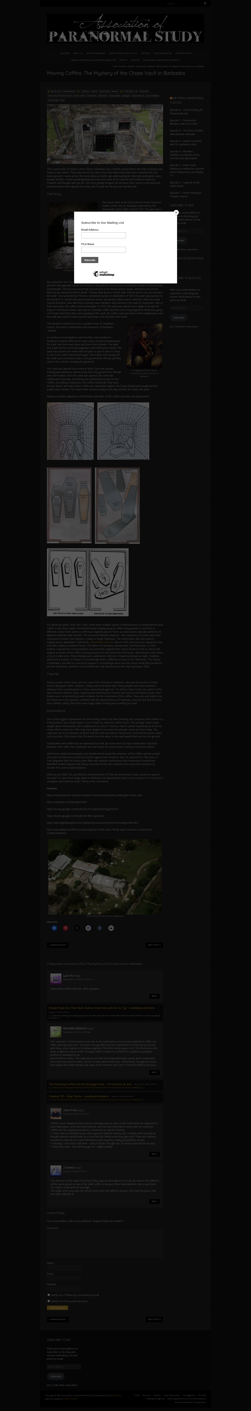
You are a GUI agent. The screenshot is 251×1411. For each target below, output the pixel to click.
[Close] (176, 212)
